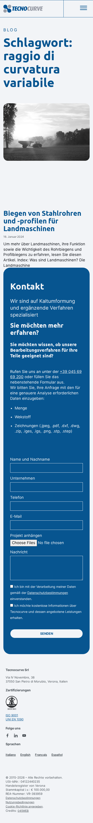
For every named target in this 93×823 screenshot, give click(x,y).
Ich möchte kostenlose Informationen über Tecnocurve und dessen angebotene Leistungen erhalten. (45, 612)
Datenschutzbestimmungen (47, 593)
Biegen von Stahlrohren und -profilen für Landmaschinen (42, 221)
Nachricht (19, 552)
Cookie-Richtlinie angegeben (24, 806)
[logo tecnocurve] (23, 9)
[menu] (83, 8)
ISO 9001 (12, 715)
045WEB (23, 810)
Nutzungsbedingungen (20, 802)
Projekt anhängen (26, 535)
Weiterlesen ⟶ (17, 273)
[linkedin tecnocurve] (16, 735)
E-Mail (16, 516)
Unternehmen (22, 478)
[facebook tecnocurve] (7, 735)
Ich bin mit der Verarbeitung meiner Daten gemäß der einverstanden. (43, 593)
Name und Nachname (30, 459)
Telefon (17, 497)
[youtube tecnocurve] (24, 735)
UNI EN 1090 (14, 719)
